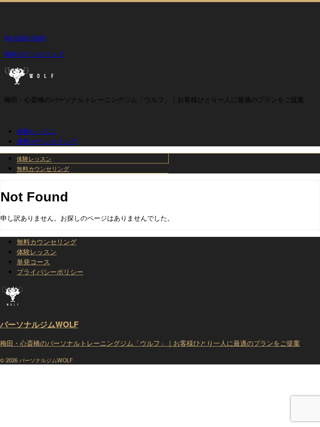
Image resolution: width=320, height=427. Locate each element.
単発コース (33, 261)
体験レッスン (37, 131)
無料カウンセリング (47, 141)
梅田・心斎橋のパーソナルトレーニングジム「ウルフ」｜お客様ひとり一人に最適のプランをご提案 (150, 343)
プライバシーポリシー (50, 271)
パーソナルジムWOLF (39, 324)
